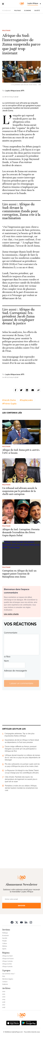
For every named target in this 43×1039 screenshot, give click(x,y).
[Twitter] (16, 922)
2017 (3, 1005)
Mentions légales (7, 979)
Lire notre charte (11, 614)
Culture (4, 943)
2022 (3, 991)
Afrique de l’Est (7, 964)
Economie (27, 10)
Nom (6, 661)
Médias (4, 946)
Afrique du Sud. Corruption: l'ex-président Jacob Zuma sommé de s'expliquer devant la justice (18, 316)
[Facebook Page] (12, 922)
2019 (3, 999)
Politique (17, 10)
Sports (4, 949)
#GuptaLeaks (26, 400)
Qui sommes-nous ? (8, 974)
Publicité (5, 984)
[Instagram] (30, 922)
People (4, 941)
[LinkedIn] (26, 922)
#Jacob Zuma (9, 400)
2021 (3, 994)
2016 (3, 1007)
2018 (3, 1002)
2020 (3, 997)
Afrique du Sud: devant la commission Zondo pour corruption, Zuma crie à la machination (21, 211)
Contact (4, 981)
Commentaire (10, 632)
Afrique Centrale (7, 961)
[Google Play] (29, 1023)
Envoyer (21, 905)
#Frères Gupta (9, 403)
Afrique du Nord (7, 956)
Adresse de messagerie (15, 670)
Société (37, 10)
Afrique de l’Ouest (8, 958)
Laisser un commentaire (21, 683)
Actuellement (6, 10)
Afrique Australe (7, 966)
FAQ (3, 976)
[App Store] (13, 1023)
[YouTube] (21, 922)
